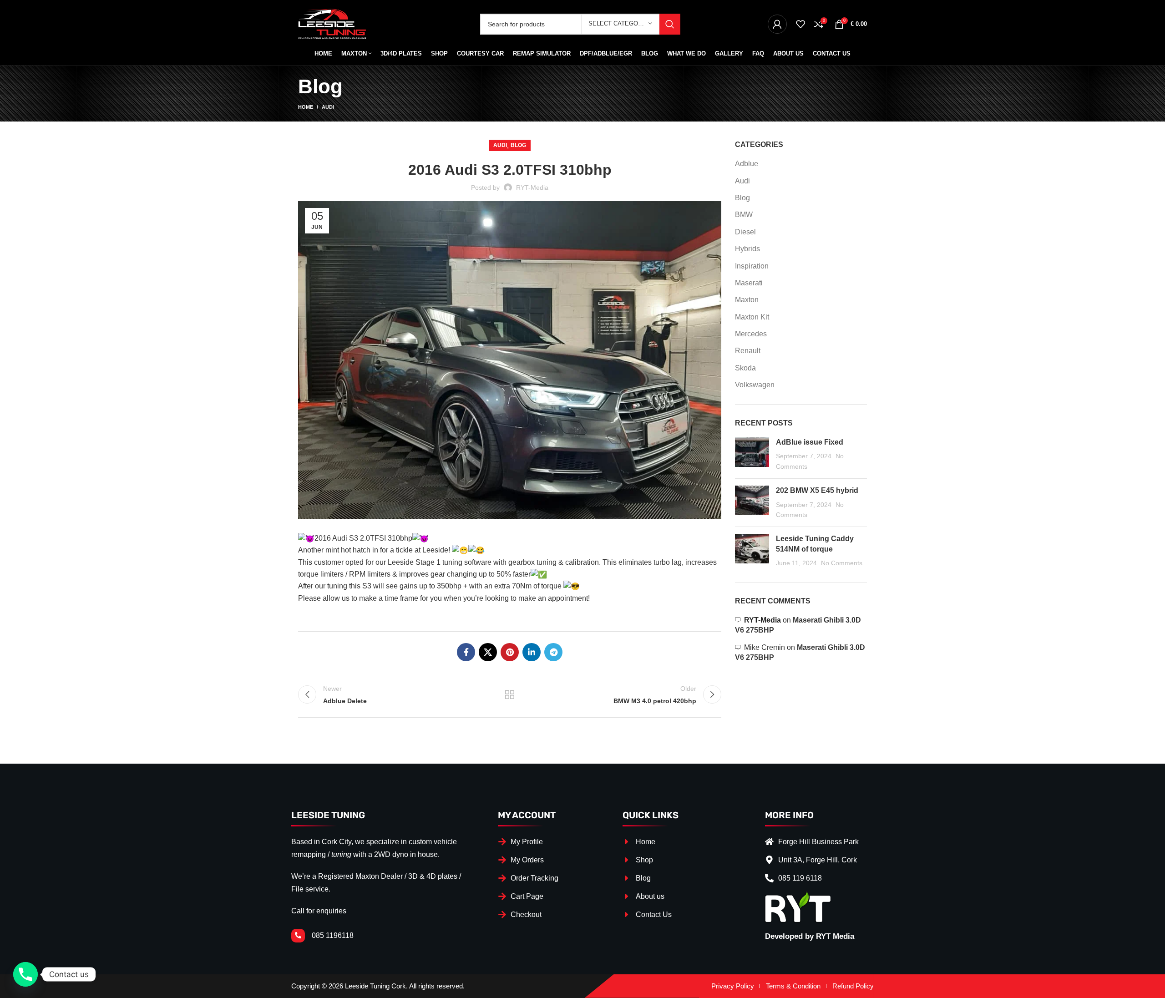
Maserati (749, 283)
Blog (518, 145)
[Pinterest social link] (510, 652)
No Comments (841, 563)
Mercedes (751, 334)
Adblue (746, 163)
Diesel (745, 232)
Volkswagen (755, 385)
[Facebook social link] (466, 652)
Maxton (747, 300)
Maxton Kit (752, 317)
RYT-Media (762, 620)
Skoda (745, 368)
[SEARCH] (669, 24)
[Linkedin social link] (531, 652)
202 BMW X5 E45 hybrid (817, 490)
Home (305, 107)
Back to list (509, 694)
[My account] (777, 24)
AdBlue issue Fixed (809, 442)
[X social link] (488, 652)
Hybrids (747, 249)
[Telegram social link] (553, 652)
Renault (747, 351)
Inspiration (752, 266)
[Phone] (25, 974)
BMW (744, 214)
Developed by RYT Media (809, 936)
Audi (328, 107)
